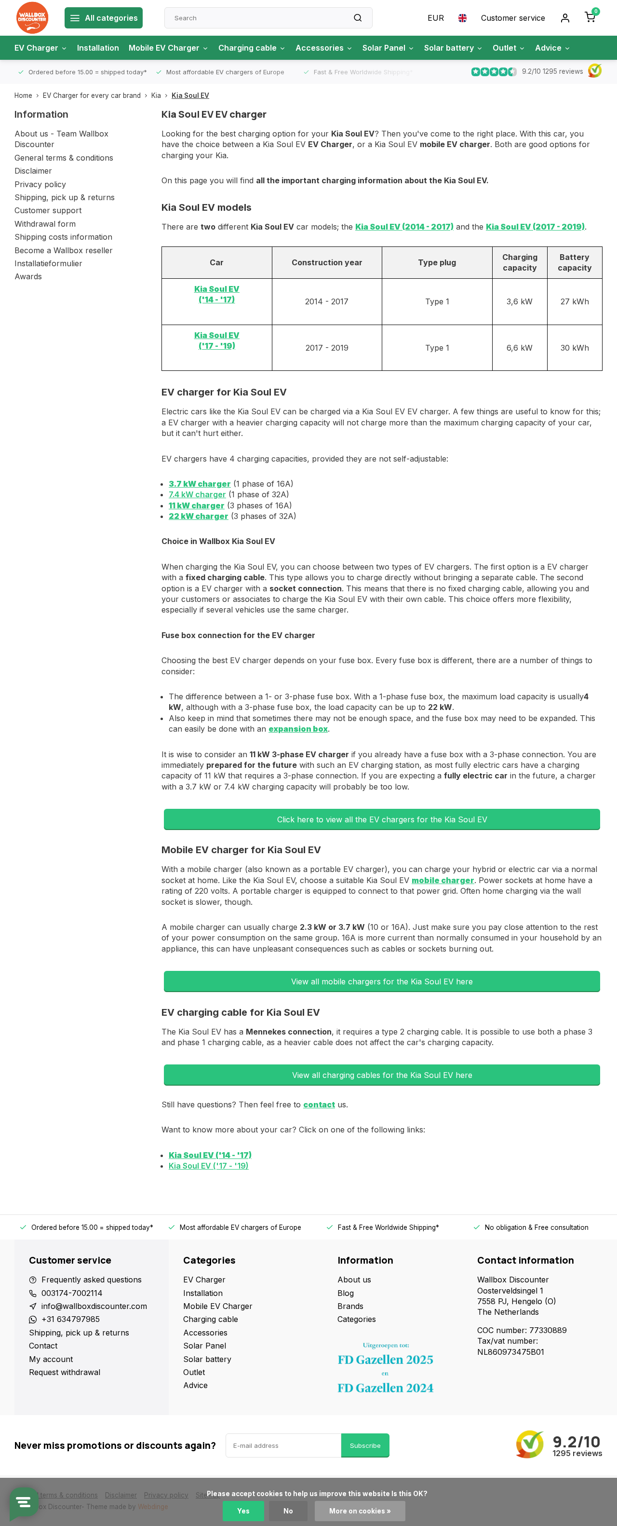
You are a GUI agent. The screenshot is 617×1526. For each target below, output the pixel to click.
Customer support (47, 210)
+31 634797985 (70, 1319)
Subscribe (365, 1445)
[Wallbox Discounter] (32, 18)
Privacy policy (40, 184)
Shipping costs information (63, 237)
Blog (345, 1293)
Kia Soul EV (190, 95)
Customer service (513, 18)
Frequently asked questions (91, 1279)
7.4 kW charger (197, 494)
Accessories (319, 48)
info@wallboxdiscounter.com (94, 1306)
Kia (156, 95)
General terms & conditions (63, 158)
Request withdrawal (64, 1372)
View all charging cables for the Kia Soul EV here (382, 1075)
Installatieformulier (48, 263)
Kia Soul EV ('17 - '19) (209, 1166)
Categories (356, 1319)
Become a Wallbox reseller (63, 250)
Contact (43, 1345)
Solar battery (449, 48)
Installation (98, 48)
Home (23, 95)
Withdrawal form (45, 224)
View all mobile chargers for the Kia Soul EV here (382, 981)
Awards (28, 276)
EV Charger (36, 48)
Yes (243, 1511)
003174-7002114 (72, 1293)
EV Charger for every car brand (92, 95)
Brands (350, 1306)
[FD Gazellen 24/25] (400, 1370)
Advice (548, 48)
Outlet (504, 48)
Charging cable (247, 48)
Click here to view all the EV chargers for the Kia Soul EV (382, 819)
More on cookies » (360, 1511)
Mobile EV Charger (164, 48)
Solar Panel (383, 48)
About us (354, 1279)
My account (51, 1359)
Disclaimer (33, 171)
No (288, 1511)
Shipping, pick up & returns (64, 197)
